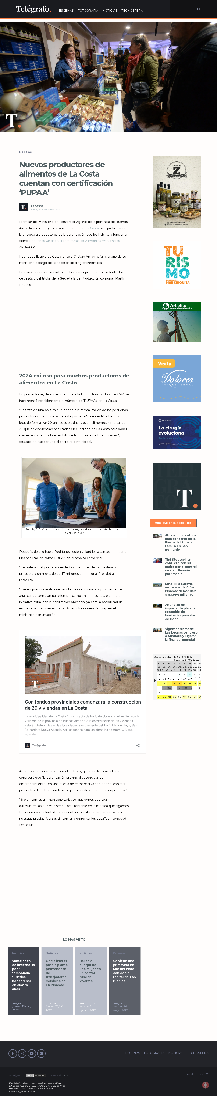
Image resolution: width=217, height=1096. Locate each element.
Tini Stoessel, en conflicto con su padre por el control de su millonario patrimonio (181, 567)
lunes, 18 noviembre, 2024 (45, 209)
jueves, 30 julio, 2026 (21, 1008)
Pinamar (51, 1003)
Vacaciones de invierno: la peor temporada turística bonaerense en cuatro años (23, 975)
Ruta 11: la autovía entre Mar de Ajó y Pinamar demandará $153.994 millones (181, 589)
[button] (108, 77)
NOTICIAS (109, 10)
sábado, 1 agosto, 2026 (87, 1008)
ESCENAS (66, 10)
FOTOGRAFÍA (88, 10)
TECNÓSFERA (132, 10)
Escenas (119, 953)
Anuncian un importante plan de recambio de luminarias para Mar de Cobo (180, 612)
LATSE (66, 1075)
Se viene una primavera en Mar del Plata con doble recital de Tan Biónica (124, 971)
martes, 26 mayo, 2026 (120, 1008)
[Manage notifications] (205, 1085)
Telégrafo (17, 1003)
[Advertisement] (74, 333)
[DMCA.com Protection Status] (36, 1075)
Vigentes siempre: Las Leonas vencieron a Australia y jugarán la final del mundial (182, 634)
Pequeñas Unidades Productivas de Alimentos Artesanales (74, 241)
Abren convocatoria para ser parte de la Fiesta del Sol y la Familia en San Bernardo (180, 542)
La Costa (37, 205)
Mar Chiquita (87, 1003)
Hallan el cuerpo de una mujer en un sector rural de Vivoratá (90, 971)
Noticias (25, 152)
